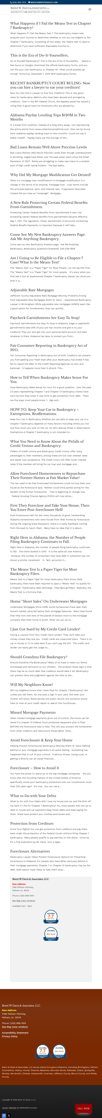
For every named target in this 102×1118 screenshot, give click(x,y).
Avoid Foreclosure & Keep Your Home (41, 740)
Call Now (84, 1108)
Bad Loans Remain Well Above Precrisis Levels (48, 147)
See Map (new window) (23, 901)
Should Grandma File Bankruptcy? (38, 657)
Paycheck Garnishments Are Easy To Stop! (45, 318)
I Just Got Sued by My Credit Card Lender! (45, 629)
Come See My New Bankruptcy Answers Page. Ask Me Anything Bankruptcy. (48, 237)
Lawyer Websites (9, 1108)
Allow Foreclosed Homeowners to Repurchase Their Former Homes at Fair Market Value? (47, 476)
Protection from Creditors (31, 824)
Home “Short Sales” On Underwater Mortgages (48, 601)
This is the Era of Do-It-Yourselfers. (39, 55)
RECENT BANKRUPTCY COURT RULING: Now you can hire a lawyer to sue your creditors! (50, 85)
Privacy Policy (10, 1036)
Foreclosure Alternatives (30, 851)
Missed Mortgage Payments (33, 713)
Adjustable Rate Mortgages (32, 290)
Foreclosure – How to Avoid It (34, 768)
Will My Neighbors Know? (31, 685)
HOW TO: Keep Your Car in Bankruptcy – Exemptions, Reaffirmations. (44, 412)
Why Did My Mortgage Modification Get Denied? (50, 175)
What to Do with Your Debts (33, 796)
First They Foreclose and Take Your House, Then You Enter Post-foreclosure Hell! (49, 507)
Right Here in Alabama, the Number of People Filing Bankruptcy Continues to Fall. (48, 540)
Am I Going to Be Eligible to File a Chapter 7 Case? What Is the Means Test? (46, 260)
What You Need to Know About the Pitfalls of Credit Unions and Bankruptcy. (47, 444)
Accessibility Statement (15, 1032)
